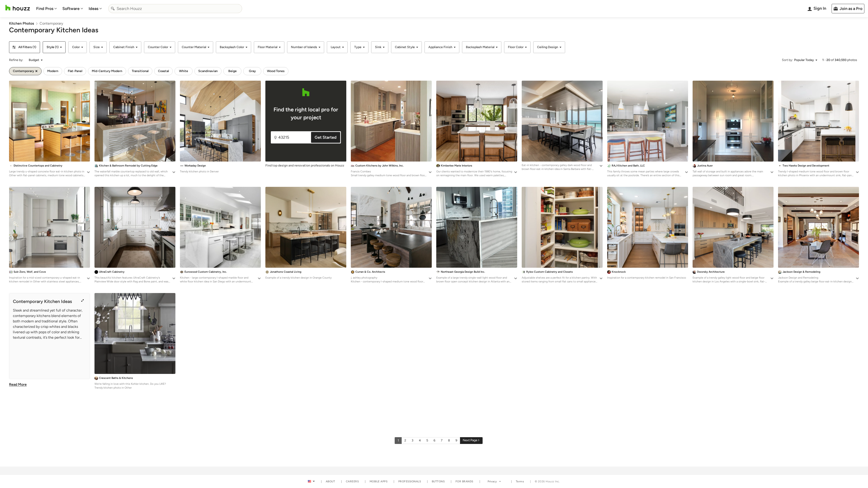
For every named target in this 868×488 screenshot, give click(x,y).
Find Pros (44, 8)
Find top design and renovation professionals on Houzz (304, 165)
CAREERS (352, 481)
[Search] (112, 8)
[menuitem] (46, 8)
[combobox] (175, 8)
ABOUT (330, 481)
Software (71, 8)
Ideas (93, 8)
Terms (520, 481)
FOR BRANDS (464, 481)
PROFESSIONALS (409, 481)
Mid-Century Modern (107, 71)
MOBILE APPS (379, 481)
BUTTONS (438, 481)
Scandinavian (208, 71)
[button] (24, 47)
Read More (18, 384)
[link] (21, 23)
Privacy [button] (492, 481)
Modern (52, 71)
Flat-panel (75, 71)
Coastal (163, 71)
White (183, 71)
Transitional (140, 71)
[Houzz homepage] (18, 8)
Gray (252, 71)
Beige (232, 71)
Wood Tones (276, 71)
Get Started (326, 137)
